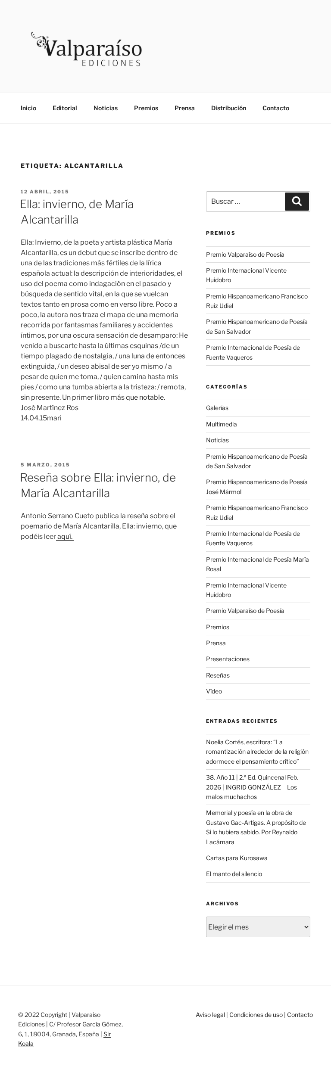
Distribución (228, 108)
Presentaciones (228, 658)
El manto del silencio (234, 873)
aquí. (65, 536)
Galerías (217, 407)
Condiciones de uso (256, 1014)
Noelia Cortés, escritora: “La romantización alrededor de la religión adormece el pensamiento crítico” (257, 751)
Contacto (275, 108)
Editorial (65, 108)
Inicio (28, 108)
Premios (146, 108)
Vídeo (214, 691)
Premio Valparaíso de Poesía (245, 254)
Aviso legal (210, 1014)
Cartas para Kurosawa (237, 857)
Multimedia (221, 424)
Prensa (185, 108)
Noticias (106, 108)
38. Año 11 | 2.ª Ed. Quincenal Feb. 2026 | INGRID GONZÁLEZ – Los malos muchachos (252, 787)
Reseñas (218, 675)
